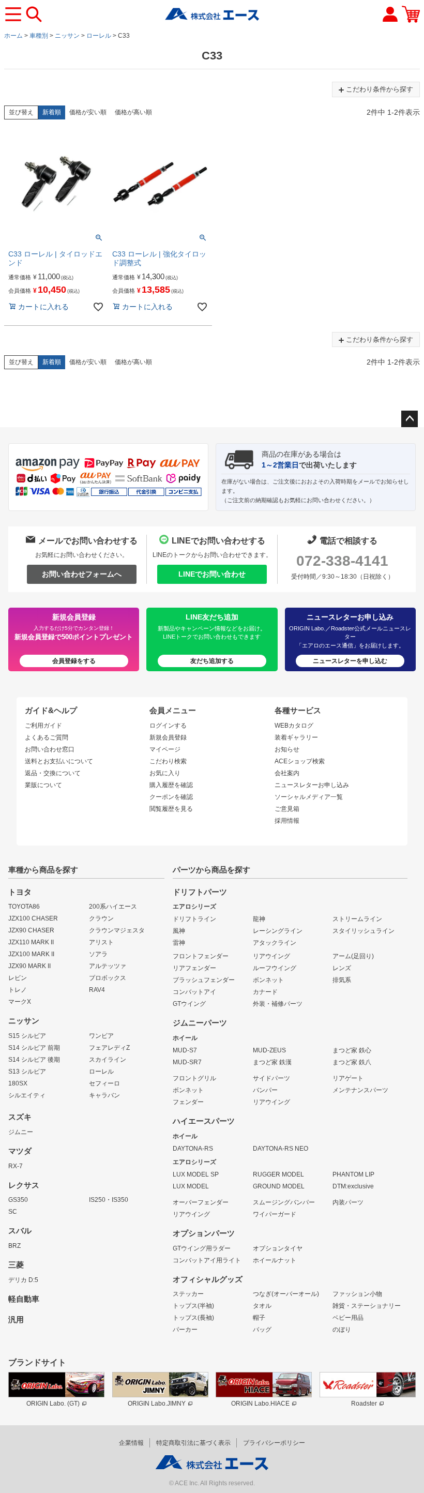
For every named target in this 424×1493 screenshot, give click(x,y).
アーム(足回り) (353, 956)
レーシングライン (277, 930)
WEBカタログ (294, 725)
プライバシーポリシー (274, 1442)
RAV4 (97, 989)
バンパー (265, 1090)
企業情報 (131, 1442)
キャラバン (104, 1095)
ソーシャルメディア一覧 (309, 797)
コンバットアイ (194, 992)
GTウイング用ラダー (202, 1248)
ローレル (98, 35)
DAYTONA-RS (193, 1148)
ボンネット (268, 980)
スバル (20, 1231)
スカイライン (107, 1059)
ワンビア (101, 1035)
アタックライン (274, 942)
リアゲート (348, 1078)
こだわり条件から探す (379, 89)
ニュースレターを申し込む (350, 661)
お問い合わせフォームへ (82, 574)
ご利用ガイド (43, 725)
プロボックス (107, 978)
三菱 (16, 1265)
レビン (17, 978)
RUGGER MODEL (278, 1174)
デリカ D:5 (23, 1280)
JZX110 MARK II (31, 942)
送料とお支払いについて (59, 761)
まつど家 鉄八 (351, 1062)
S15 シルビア (27, 1035)
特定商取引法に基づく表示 (193, 1442)
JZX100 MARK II (31, 954)
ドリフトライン (194, 919)
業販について (43, 785)
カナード (265, 992)
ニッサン (67, 35)
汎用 (16, 1320)
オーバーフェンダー (201, 1202)
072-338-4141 (342, 561)
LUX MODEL (191, 1186)
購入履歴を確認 (171, 785)
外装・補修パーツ (277, 1003)
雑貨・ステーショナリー (366, 1305)
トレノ (17, 989)
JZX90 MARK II (29, 966)
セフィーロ (104, 1083)
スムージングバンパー (284, 1202)
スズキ (20, 1117)
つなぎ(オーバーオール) (286, 1294)
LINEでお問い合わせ (212, 574)
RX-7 (15, 1166)
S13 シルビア (27, 1071)
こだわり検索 (168, 761)
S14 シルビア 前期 (34, 1047)
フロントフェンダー (201, 956)
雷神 (179, 942)
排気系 (341, 980)
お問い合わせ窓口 (49, 749)
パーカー (185, 1329)
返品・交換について (53, 773)
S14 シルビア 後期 (34, 1059)
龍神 (259, 919)
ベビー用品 (348, 1317)
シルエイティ (27, 1095)
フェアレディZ (109, 1047)
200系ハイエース (113, 906)
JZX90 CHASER (31, 930)
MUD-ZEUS (269, 1050)
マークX (19, 1001)
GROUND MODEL (279, 1186)
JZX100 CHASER (33, 918)
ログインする (168, 725)
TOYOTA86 (24, 906)
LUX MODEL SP (196, 1174)
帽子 (259, 1317)
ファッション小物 (357, 1294)
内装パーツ (348, 1202)
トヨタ (20, 892)
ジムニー (20, 1132)
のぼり (341, 1329)
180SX (17, 1083)
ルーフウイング (274, 968)
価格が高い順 (133, 112)
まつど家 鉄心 (351, 1050)
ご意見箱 (287, 808)
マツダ (20, 1151)
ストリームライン (357, 919)
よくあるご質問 (46, 737)
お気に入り (164, 773)
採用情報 (287, 820)
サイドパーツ (271, 1078)
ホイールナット (274, 1260)
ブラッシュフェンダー (204, 980)
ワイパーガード (274, 1214)
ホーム (13, 35)
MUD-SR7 (187, 1062)
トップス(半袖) (193, 1305)
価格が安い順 (88, 112)
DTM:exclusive (353, 1186)
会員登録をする (74, 661)
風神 (179, 930)
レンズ (341, 968)
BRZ (14, 1245)
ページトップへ (409, 419)
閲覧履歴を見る (171, 808)
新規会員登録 (168, 737)
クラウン (101, 918)
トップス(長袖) (193, 1317)
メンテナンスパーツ (360, 1090)
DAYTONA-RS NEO (280, 1148)
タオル (262, 1305)
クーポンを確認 (171, 797)
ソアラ (98, 954)
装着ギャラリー (296, 737)
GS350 (18, 1199)
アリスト (101, 942)
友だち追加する (212, 661)
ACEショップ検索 (300, 761)
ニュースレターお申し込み (312, 785)
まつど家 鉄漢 (272, 1062)
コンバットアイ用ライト (207, 1260)
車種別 (38, 35)
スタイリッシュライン (363, 930)
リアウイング (271, 956)
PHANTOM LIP (353, 1174)
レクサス (23, 1185)
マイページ (164, 749)
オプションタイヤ (277, 1248)
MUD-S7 (185, 1050)
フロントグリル (194, 1078)
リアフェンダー (194, 968)
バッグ (262, 1329)
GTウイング (189, 1003)
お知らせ (287, 749)
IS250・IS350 (108, 1199)
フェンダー (188, 1102)
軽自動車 (23, 1299)
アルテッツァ (107, 966)
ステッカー (188, 1294)
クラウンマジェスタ (117, 930)
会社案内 (287, 773)
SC (12, 1211)
